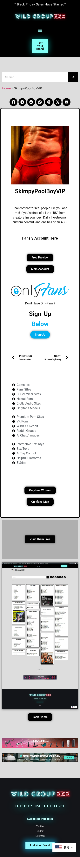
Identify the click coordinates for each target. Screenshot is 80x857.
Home (6, 88)
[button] (40, 30)
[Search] (73, 77)
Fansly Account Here (40, 238)
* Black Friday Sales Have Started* (40, 4)
